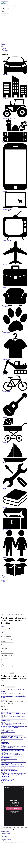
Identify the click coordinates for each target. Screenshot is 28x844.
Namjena (3, 668)
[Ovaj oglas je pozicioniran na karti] (3, 704)
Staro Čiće (20, 614)
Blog (4, 577)
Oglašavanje (5, 836)
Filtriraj (2, 626)
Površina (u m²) (4, 648)
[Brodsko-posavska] (6, 635)
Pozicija (2, 665)
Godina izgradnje (5, 658)
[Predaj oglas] (3, 581)
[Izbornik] (1, 43)
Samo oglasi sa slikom (7, 655)
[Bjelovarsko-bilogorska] (6, 634)
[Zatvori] (2, 46)
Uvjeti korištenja (6, 837)
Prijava (2, 1)
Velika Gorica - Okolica (13, 614)
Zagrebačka (4, 614)
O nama (5, 834)
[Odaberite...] (6, 632)
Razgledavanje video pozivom (8, 639)
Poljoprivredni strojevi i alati (9, 118)
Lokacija (3, 631)
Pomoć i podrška (6, 833)
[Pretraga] (14, 6)
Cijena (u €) (3, 641)
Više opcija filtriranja (5, 672)
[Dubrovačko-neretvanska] (6, 636)
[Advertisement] (14, 598)
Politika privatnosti (7, 839)
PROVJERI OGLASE (5, 831)
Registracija (5, 1)
